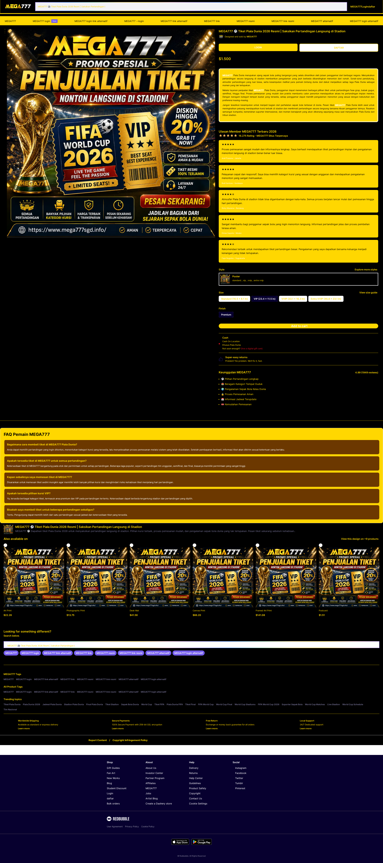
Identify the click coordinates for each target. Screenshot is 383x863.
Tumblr (239, 783)
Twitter (239, 778)
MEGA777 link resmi (283, 21)
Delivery (193, 767)
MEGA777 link (212, 21)
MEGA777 (10, 21)
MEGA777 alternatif (322, 21)
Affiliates (151, 783)
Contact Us (195, 798)
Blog (109, 783)
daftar (110, 798)
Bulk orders (113, 803)
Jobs (148, 793)
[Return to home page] (18, 6)
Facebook (240, 773)
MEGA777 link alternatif (174, 21)
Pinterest (240, 788)
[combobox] (191, 6)
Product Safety (197, 788)
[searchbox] (191, 644)
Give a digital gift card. (252, 348)
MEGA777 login (44, 21)
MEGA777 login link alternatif (91, 21)
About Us (151, 767)
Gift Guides (113, 767)
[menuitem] (10, 21)
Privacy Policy (132, 826)
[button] (286, 581)
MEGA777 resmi (246, 21)
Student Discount (116, 788)
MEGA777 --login (134, 21)
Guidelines (195, 783)
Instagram (240, 767)
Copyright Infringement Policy (130, 740)
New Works (113, 778)
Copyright (194, 793)
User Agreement (115, 826)
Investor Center (154, 773)
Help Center (196, 778)
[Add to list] (5, 545)
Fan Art (111, 773)
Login (110, 793)
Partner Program (155, 778)
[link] (11, 653)
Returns (193, 773)
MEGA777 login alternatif (364, 21)
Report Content (98, 740)
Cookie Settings (198, 803)
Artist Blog (152, 798)
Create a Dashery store (159, 803)
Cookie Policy (147, 826)
